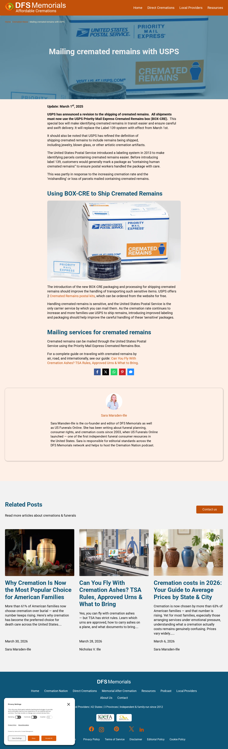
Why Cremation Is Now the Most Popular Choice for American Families (38, 590)
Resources (215, 8)
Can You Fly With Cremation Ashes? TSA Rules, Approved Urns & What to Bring (111, 593)
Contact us (209, 509)
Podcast (166, 691)
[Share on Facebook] (97, 372)
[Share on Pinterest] (122, 372)
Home (137, 8)
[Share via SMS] (130, 372)
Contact (122, 697)
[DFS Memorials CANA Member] (124, 717)
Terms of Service (115, 739)
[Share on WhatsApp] (114, 372)
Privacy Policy (91, 739)
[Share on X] (105, 372)
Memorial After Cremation (119, 691)
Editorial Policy (156, 739)
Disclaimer (136, 739)
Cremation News (20, 22)
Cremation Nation (56, 691)
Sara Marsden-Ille (114, 415)
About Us (106, 697)
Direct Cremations (160, 8)
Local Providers (190, 8)
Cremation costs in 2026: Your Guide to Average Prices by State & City (188, 590)
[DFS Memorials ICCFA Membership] (105, 717)
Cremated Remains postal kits (72, 296)
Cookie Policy (177, 739)
